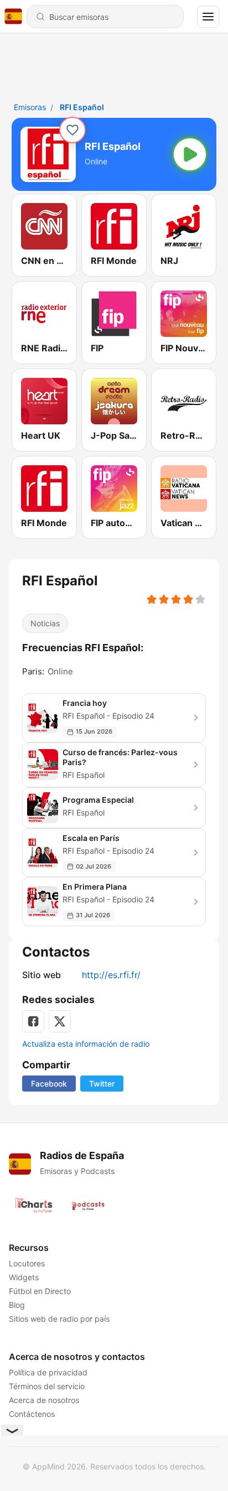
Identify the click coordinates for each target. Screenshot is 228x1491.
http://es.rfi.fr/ (111, 974)
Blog (17, 1305)
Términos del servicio (47, 1386)
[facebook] (33, 1021)
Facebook (49, 1083)
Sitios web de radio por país (59, 1318)
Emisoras (30, 107)
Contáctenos (32, 1414)
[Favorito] (72, 130)
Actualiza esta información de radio (85, 1043)
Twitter (102, 1083)
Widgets (24, 1277)
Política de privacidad (48, 1372)
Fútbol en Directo (40, 1291)
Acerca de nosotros (44, 1400)
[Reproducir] (190, 154)
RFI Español (82, 107)
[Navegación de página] (208, 17)
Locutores (27, 1263)
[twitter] (60, 1021)
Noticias (45, 623)
